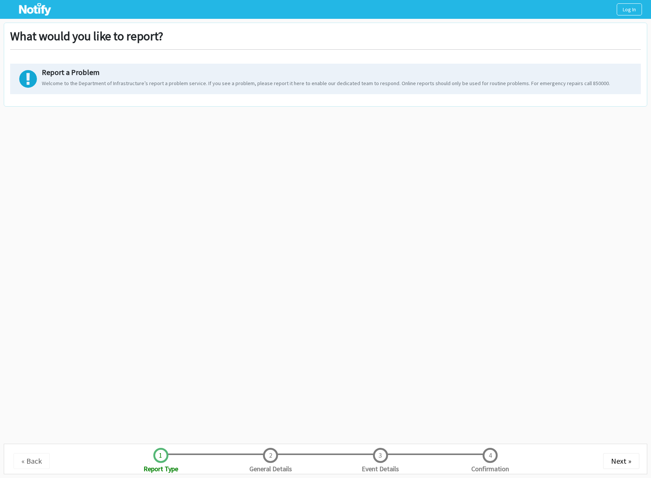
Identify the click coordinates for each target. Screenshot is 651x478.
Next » (621, 461)
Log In (629, 9)
